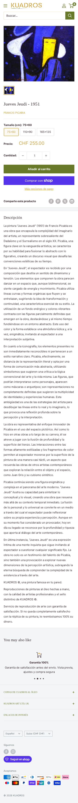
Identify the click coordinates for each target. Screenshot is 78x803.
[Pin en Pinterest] (58, 201)
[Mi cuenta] (64, 6)
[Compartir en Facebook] (51, 201)
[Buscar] (69, 16)
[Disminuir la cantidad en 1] (23, 155)
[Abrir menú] (5, 5)
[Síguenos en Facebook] (6, 751)
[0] (71, 6)
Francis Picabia (14, 112)
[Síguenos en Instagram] (13, 751)
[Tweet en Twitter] (64, 201)
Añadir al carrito (39, 169)
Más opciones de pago (39, 189)
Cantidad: (10, 155)
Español (10, 733)
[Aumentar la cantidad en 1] (46, 155)
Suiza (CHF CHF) (35, 733)
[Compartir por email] (71, 201)
